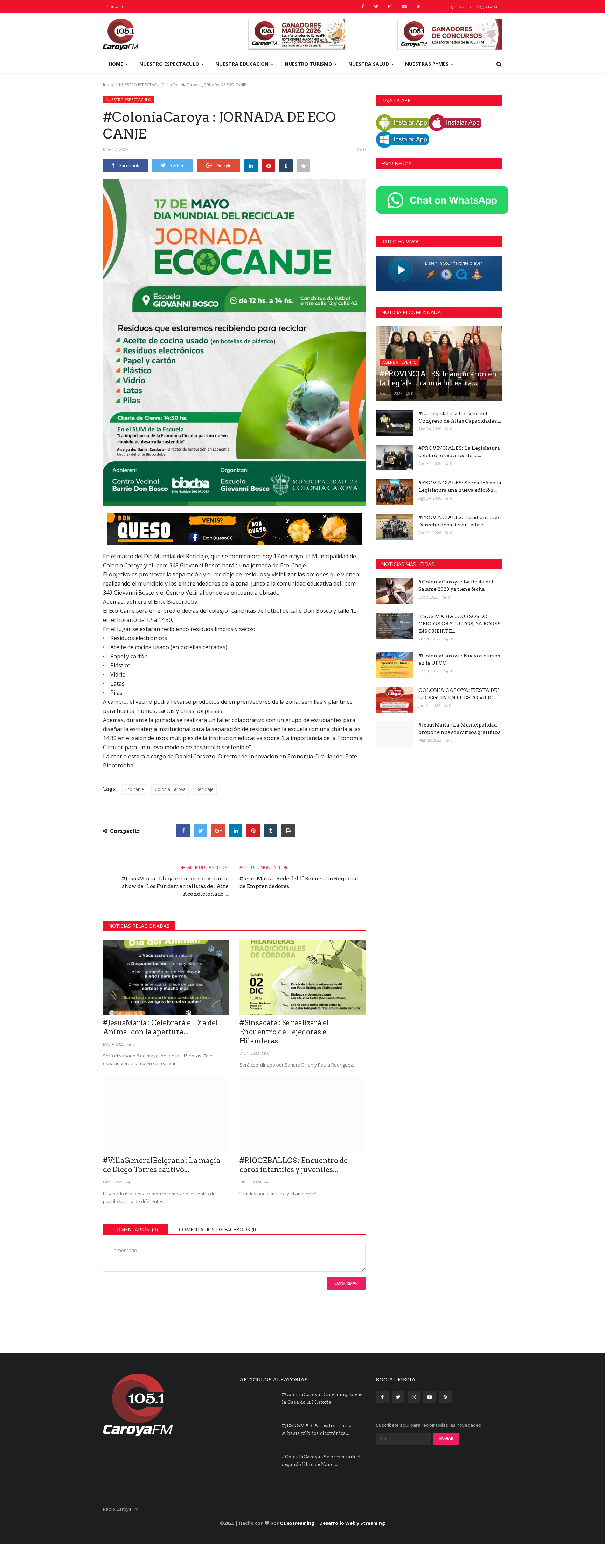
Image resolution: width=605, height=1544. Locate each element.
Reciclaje (205, 789)
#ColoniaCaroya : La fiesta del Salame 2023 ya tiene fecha (455, 585)
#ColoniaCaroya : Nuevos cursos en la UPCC (459, 659)
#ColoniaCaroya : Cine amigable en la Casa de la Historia (323, 1398)
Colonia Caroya (170, 789)
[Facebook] (183, 830)
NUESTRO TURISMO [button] (309, 64)
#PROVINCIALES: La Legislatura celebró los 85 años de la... (459, 451)
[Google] (218, 830)
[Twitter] (200, 830)
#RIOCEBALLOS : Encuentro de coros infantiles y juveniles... (293, 1165)
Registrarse (487, 6)
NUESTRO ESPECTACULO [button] (170, 64)
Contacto (115, 6)
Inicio (108, 84)
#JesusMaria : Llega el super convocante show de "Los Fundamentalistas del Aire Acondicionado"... (175, 886)
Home (117, 64)
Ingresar (456, 6)
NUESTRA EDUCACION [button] (242, 64)
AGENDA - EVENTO (399, 362)
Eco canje (134, 789)
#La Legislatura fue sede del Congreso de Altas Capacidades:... (459, 417)
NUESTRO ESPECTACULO (142, 84)
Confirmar (346, 1283)
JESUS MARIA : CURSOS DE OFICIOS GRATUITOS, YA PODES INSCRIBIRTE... (459, 624)
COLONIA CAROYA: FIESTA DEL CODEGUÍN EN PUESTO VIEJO (459, 693)
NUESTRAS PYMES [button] (427, 64)
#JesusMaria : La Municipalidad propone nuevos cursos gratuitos (459, 728)
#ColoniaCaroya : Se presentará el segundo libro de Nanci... (321, 1460)
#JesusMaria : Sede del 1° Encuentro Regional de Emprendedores (299, 883)
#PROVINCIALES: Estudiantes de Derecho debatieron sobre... (459, 521)
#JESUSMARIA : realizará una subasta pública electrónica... (317, 1429)
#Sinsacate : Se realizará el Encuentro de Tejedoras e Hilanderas (284, 1032)
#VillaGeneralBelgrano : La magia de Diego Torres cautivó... (161, 1165)
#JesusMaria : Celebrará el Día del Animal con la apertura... (160, 1027)
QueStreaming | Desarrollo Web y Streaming (332, 1523)
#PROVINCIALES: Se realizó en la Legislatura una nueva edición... (459, 486)
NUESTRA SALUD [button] (369, 64)
